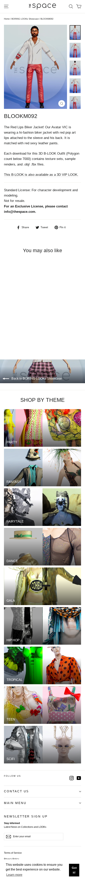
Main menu (15, 803)
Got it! (74, 870)
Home (7, 19)
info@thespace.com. (20, 212)
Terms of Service (13, 853)
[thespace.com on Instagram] (71, 778)
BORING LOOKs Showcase (25, 19)
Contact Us (16, 791)
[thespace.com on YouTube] (79, 778)
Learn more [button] (14, 874)
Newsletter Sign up (26, 816)
